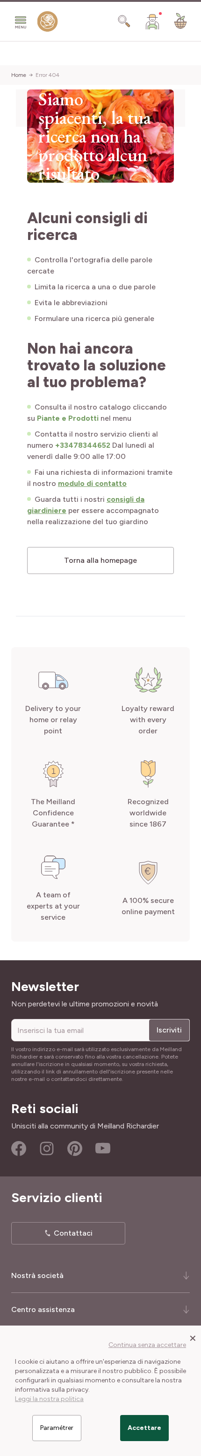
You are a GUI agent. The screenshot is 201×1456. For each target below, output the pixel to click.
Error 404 (47, 75)
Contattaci (73, 1233)
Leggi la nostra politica (49, 1399)
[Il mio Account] (152, 21)
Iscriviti (169, 1029)
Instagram (46, 1148)
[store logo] (47, 23)
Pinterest (74, 1148)
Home (18, 75)
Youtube (102, 1148)
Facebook (18, 1148)
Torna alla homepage (100, 560)
